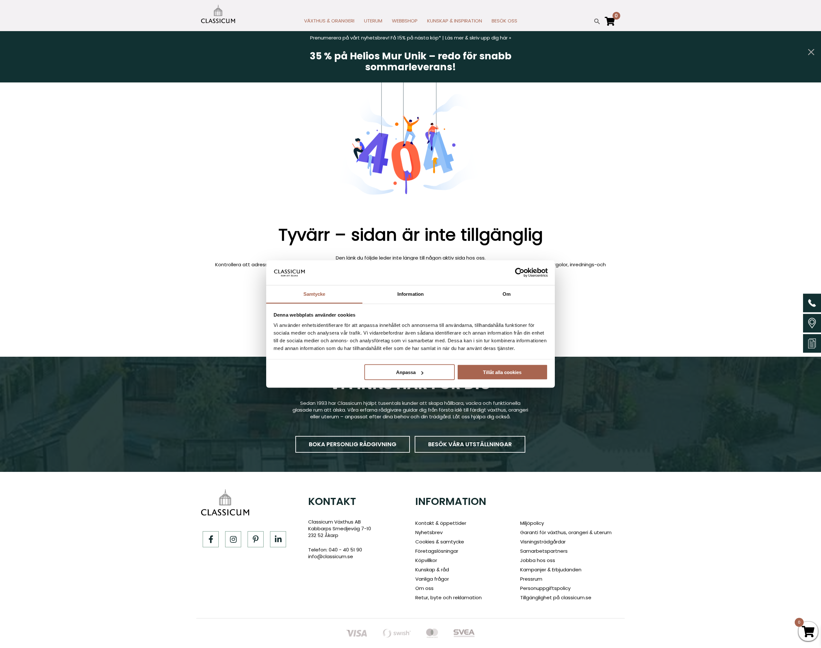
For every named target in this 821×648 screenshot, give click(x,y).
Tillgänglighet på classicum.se (555, 597)
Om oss (424, 588)
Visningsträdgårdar (543, 541)
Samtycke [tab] (314, 293)
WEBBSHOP (405, 20)
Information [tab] (410, 293)
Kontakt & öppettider (440, 523)
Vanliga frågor (432, 579)
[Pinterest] (256, 539)
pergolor (557, 264)
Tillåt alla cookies (502, 372)
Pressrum (531, 579)
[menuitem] (329, 22)
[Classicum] (218, 14)
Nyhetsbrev (429, 532)
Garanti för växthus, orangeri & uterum (566, 532)
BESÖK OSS (504, 20)
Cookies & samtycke (439, 541)
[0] (610, 24)
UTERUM (373, 20)
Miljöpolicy (532, 523)
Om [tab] (507, 293)
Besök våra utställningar (470, 444)
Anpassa (406, 372)
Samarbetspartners (544, 551)
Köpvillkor (426, 560)
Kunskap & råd (432, 569)
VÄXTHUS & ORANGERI (329, 20)
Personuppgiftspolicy (545, 588)
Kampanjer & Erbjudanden (550, 569)
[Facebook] (211, 539)
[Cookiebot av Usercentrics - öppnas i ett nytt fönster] (520, 272)
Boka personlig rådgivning (352, 444)
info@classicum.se (330, 556)
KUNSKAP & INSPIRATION (454, 20)
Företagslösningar (436, 551)
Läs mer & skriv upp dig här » (478, 37)
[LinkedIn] (278, 539)
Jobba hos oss (537, 560)
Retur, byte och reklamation (448, 597)
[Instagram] (233, 539)
